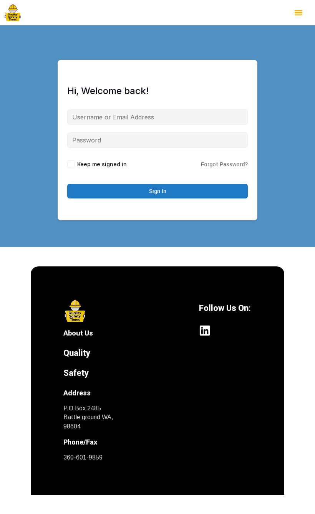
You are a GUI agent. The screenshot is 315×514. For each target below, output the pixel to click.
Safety (76, 373)
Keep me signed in (102, 164)
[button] (298, 12)
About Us (78, 333)
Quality (76, 353)
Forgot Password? (224, 164)
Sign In (157, 191)
